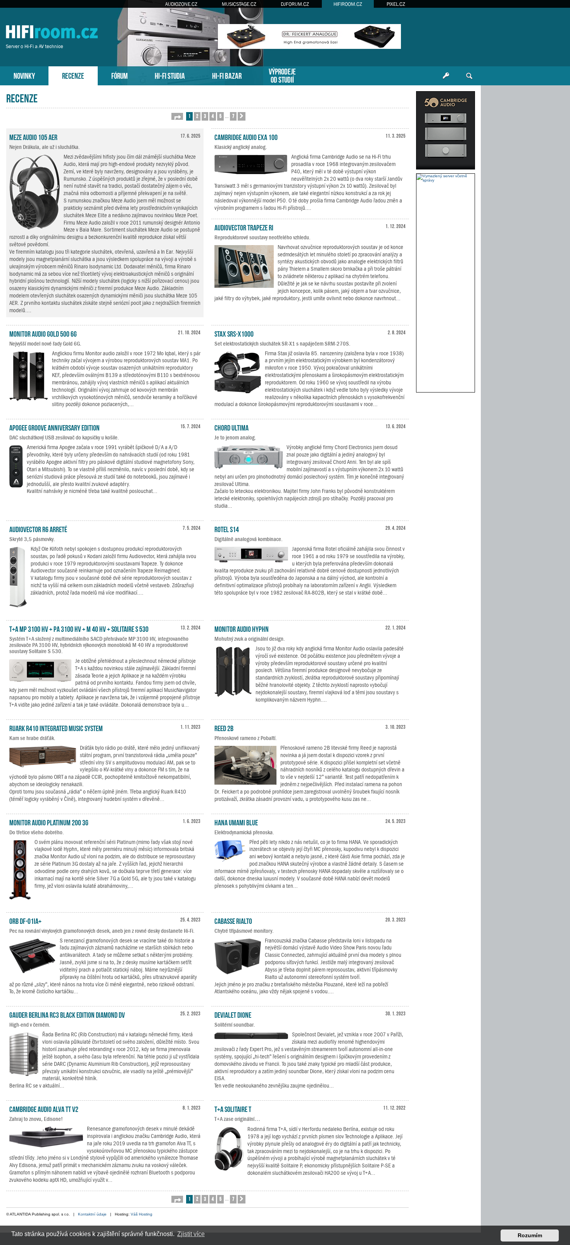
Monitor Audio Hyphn (241, 628)
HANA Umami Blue (236, 822)
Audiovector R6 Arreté (38, 529)
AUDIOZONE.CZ (181, 4)
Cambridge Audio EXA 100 (246, 136)
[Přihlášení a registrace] (446, 76)
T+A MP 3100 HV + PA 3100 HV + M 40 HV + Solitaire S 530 (79, 628)
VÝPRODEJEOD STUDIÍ (282, 75)
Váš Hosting (141, 1214)
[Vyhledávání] (469, 76)
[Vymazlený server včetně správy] (445, 178)
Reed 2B (223, 727)
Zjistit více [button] (191, 1234)
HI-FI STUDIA (170, 75)
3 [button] (205, 115)
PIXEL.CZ (396, 4)
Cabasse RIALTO (233, 920)
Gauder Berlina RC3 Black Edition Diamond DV (67, 1014)
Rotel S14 (226, 529)
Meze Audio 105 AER (33, 136)
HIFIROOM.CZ (347, 4)
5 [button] (220, 115)
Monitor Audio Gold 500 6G (43, 333)
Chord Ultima (231, 427)
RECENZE (73, 75)
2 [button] (197, 115)
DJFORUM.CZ (295, 4)
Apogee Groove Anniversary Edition (54, 427)
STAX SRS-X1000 (234, 333)
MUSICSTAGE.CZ (239, 4)
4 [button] (213, 115)
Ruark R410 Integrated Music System (56, 727)
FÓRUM (119, 75)
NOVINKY (24, 75)
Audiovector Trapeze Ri (243, 227)
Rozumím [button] (530, 1235)
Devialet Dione (232, 1014)
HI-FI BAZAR (227, 75)
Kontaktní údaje (92, 1214)
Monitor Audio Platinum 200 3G (48, 822)
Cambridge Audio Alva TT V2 (43, 1108)
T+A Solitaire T (232, 1108)
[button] (177, 116)
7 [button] (233, 115)
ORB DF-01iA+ (25, 920)
